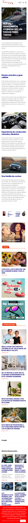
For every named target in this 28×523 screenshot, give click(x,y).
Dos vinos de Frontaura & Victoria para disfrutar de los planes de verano (13, 427)
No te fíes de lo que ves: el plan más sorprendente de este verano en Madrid (13, 374)
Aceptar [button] (23, 520)
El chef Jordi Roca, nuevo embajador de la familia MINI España (7, 468)
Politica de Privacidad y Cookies (10, 521)
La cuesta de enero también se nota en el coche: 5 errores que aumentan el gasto (20, 498)
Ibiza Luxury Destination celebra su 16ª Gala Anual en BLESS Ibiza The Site (14, 348)
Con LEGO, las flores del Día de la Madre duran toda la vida (14, 271)
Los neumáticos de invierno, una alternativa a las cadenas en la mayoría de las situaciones (7, 499)
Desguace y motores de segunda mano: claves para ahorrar (20, 468)
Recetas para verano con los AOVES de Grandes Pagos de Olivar (14, 401)
